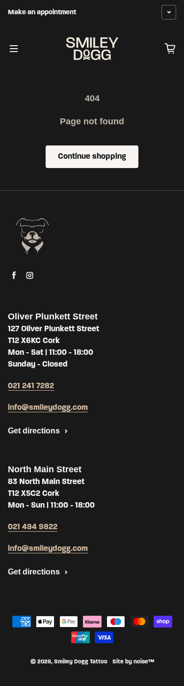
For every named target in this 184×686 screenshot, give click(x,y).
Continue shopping (92, 157)
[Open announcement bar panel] (168, 12)
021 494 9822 (32, 527)
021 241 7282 (31, 386)
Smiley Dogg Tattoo (80, 662)
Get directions (34, 431)
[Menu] (14, 49)
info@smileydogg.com (48, 408)
